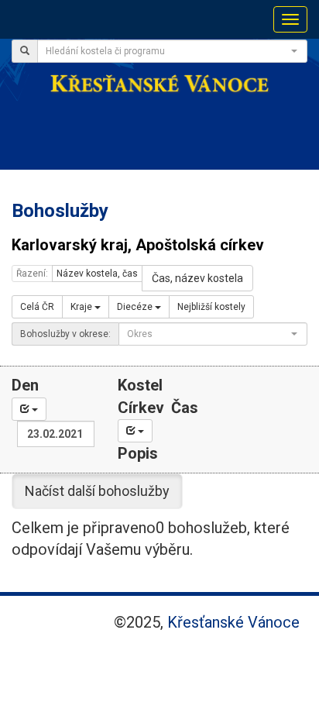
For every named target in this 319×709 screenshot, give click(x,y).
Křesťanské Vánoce (233, 622)
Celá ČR (37, 306)
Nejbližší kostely (211, 306)
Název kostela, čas (97, 273)
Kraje (82, 306)
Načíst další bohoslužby (97, 491)
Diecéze (136, 306)
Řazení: (32, 273)
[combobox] (172, 51)
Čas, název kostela (197, 278)
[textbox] (168, 51)
